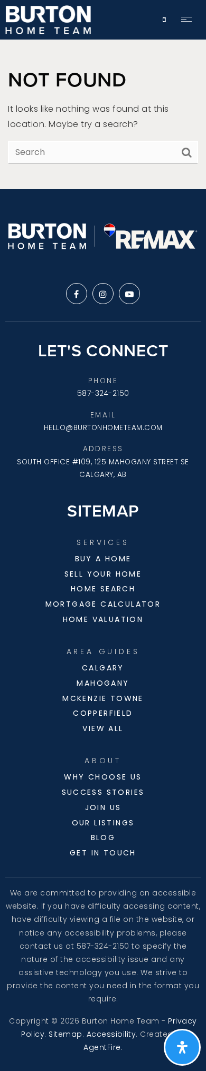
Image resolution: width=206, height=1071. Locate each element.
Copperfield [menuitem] (103, 713)
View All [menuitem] (102, 728)
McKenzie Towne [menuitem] (103, 698)
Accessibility (111, 1034)
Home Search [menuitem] (103, 588)
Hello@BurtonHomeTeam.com (103, 428)
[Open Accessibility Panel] (182, 1047)
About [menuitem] (103, 760)
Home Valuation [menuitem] (103, 619)
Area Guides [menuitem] (103, 651)
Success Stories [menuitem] (103, 792)
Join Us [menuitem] (103, 807)
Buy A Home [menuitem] (103, 558)
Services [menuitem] (103, 542)
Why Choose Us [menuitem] (103, 777)
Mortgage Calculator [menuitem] (103, 604)
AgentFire (102, 1047)
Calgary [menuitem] (103, 668)
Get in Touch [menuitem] (103, 853)
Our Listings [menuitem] (103, 822)
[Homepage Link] (48, 19)
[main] (103, 114)
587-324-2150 (103, 393)
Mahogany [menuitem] (103, 683)
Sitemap (65, 1034)
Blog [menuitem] (103, 837)
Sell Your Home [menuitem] (103, 574)
